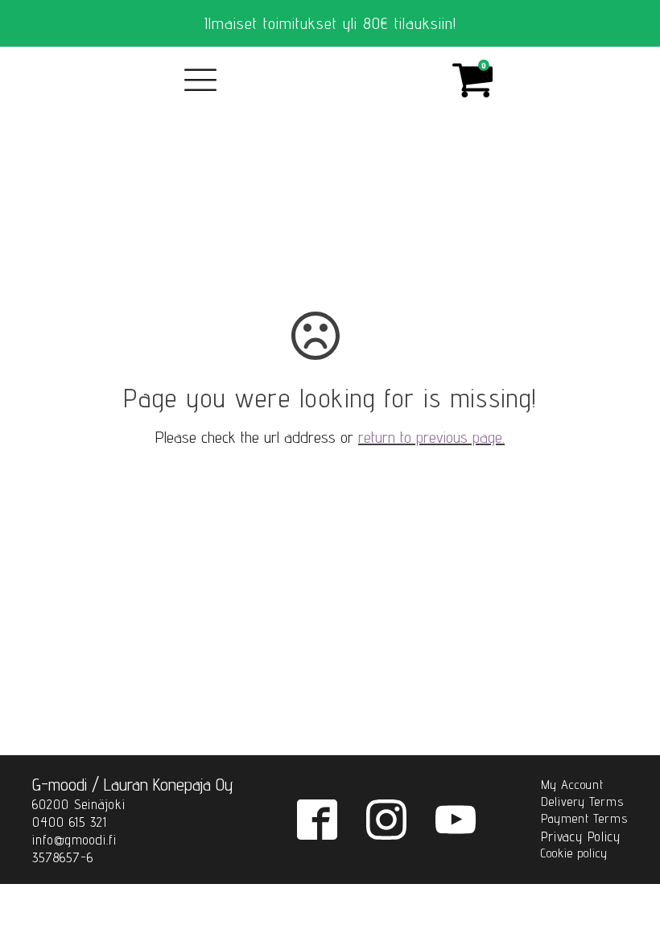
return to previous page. (431, 437)
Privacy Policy (581, 836)
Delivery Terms (582, 801)
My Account (572, 784)
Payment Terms (584, 818)
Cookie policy (574, 853)
